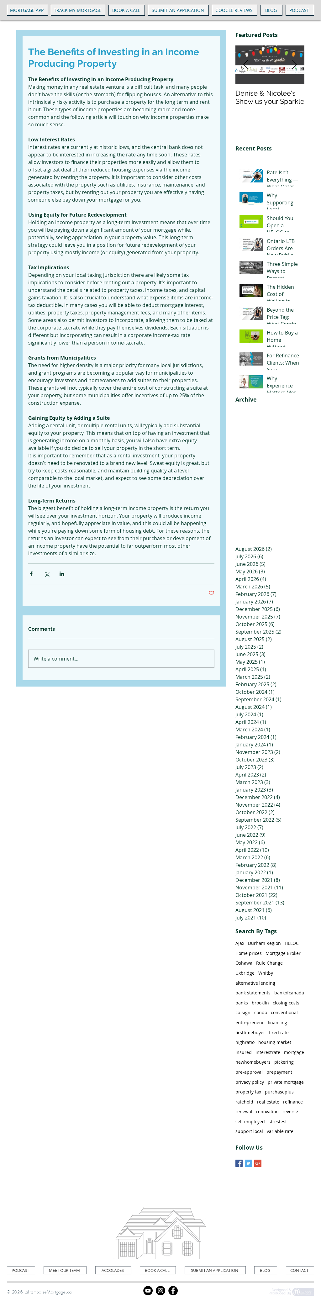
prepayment (279, 1072)
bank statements (253, 993)
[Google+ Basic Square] (257, 1163)
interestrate (267, 1052)
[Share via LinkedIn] (62, 574)
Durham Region (264, 943)
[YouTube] (148, 1290)
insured (243, 1052)
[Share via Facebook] (31, 574)
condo (260, 1012)
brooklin (260, 1003)
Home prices (248, 953)
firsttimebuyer (250, 1032)
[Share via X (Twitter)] (47, 574)
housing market (274, 1042)
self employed (250, 1122)
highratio (245, 1042)
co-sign (242, 1012)
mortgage (294, 1052)
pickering (284, 1062)
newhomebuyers (253, 1062)
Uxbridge (245, 973)
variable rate (280, 1131)
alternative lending (255, 983)
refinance (293, 1102)
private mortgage (286, 1082)
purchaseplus (279, 1092)
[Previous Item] (245, 65)
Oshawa (243, 963)
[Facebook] (173, 1290)
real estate (268, 1102)
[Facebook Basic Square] (239, 1163)
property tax (248, 1092)
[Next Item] (294, 65)
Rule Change (269, 963)
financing (277, 1022)
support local (249, 1131)
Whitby (265, 973)
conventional (284, 1012)
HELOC (292, 943)
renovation (267, 1111)
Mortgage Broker (283, 953)
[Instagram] (160, 1290)
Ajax (239, 943)
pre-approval (249, 1072)
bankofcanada (289, 993)
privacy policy (249, 1082)
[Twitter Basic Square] (248, 1163)
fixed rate (279, 1032)
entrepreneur (249, 1022)
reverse (290, 1111)
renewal (243, 1111)
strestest (278, 1122)
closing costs (286, 1003)
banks (241, 1003)
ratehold (244, 1102)
